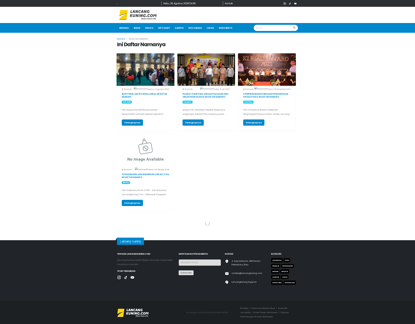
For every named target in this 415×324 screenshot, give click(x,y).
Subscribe (186, 272)
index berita (225, 27)
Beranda (124, 27)
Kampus (179, 27)
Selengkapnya (132, 122)
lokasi (210, 27)
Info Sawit (164, 27)
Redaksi (244, 308)
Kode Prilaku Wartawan (265, 312)
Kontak (229, 3)
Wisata (149, 27)
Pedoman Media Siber (263, 308)
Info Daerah (195, 27)
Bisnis (137, 27)
